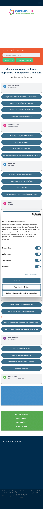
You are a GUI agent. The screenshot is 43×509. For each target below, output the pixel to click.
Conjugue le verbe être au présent (21, 116)
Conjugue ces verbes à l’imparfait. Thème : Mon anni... (21, 97)
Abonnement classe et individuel (32, 491)
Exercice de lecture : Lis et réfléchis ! (21, 181)
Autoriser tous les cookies (21, 281)
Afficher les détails (30, 275)
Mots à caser (21, 418)
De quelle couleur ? (21, 368)
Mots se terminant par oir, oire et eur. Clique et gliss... (21, 322)
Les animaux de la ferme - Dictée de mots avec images (21, 329)
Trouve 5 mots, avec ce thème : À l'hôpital (21, 361)
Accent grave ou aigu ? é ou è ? (21, 149)
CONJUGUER (8, 60)
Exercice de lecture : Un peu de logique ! (21, 175)
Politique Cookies (17, 491)
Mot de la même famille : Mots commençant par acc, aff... (21, 155)
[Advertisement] (20, 29)
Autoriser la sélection (21, 287)
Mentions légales (6, 491)
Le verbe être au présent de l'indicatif (21, 103)
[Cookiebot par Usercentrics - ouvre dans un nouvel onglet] (32, 214)
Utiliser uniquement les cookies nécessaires (21, 293)
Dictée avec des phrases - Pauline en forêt (21, 311)
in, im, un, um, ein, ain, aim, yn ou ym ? (21, 136)
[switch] (38, 254)
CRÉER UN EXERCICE (24, 60)
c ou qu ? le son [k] (21, 142)
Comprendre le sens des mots (21, 355)
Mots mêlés (21, 422)
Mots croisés (21, 426)
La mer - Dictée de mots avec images (21, 305)
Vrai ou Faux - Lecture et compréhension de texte (21, 194)
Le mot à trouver (21, 188)
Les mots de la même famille (21, 348)
